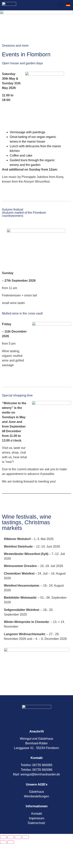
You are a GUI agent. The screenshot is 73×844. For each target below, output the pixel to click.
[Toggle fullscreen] (10, 837)
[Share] (18, 837)
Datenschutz (36, 823)
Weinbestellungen (36, 796)
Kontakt (36, 813)
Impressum (36, 818)
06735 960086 (42, 769)
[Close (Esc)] (25, 837)
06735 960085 (42, 765)
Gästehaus (36, 791)
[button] (60, 5)
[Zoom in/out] (3, 837)
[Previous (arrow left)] (3, 842)
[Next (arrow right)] (10, 842)
